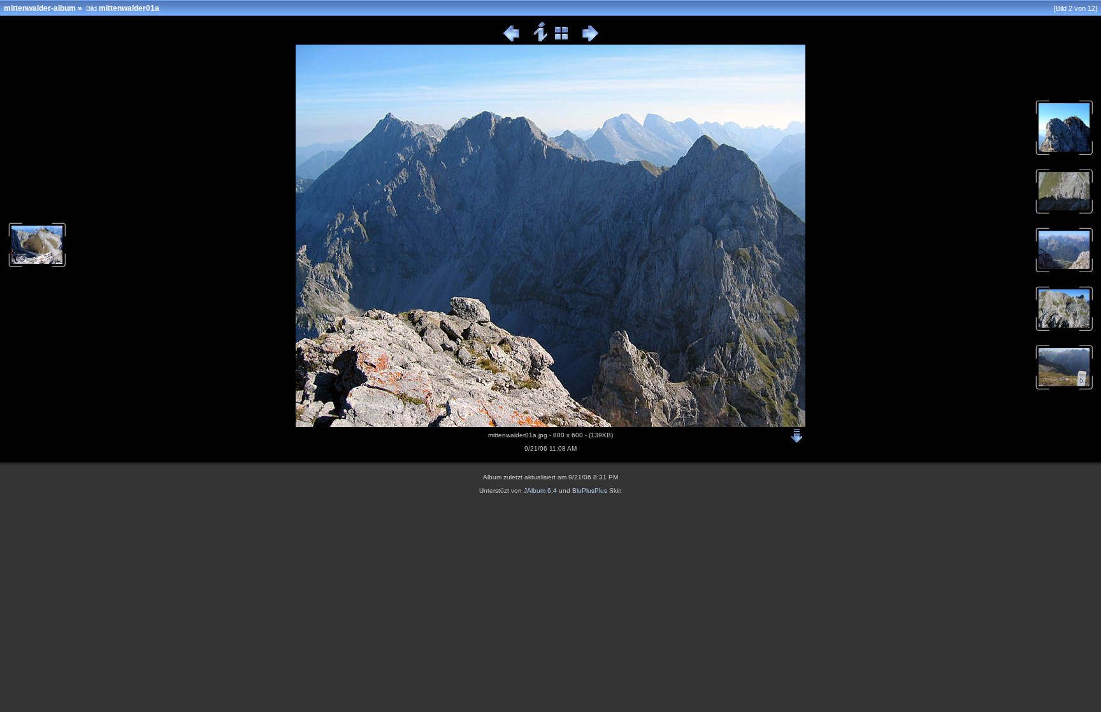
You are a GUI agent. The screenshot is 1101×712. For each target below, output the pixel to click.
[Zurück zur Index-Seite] (561, 39)
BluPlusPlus (589, 490)
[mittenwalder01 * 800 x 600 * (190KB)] (37, 266)
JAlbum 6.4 (540, 490)
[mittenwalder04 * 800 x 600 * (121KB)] (1064, 271)
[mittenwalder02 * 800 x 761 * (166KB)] (1064, 154)
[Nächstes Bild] (590, 39)
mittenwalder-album (40, 8)
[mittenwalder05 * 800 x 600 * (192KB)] (1064, 330)
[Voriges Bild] (511, 39)
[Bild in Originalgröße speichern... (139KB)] (797, 433)
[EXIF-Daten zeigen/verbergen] (541, 39)
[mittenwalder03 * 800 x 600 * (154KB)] (1064, 213)
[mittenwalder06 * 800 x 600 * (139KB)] (1064, 389)
